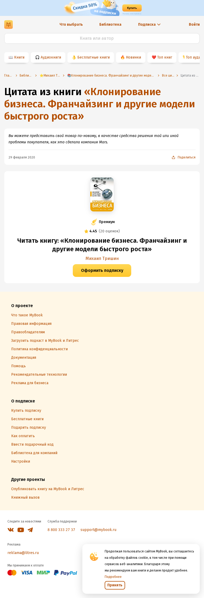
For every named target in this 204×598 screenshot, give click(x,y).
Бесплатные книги (93, 57)
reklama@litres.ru (23, 553)
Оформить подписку (102, 270)
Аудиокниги (51, 57)
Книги (19, 57)
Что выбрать (71, 24)
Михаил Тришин (102, 258)
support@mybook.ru (98, 530)
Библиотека (110, 24)
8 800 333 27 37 (61, 530)
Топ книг (164, 57)
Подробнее (113, 577)
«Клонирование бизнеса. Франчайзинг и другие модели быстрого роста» (99, 104)
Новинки (133, 57)
